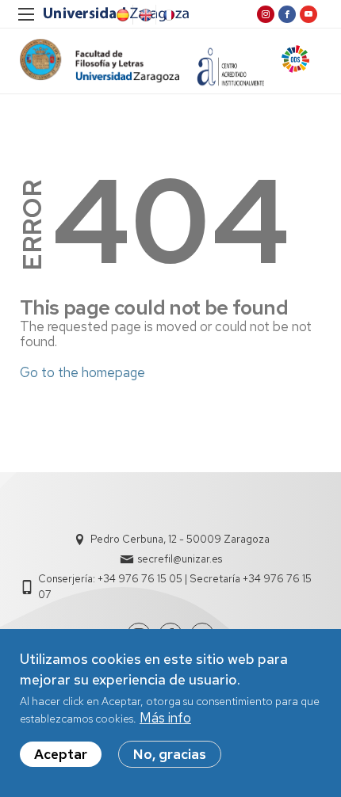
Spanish (121, 15)
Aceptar (60, 754)
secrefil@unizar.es (180, 559)
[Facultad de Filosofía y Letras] (99, 60)
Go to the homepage (82, 372)
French (167, 15)
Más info (165, 717)
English (144, 15)
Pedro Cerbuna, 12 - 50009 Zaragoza (180, 539)
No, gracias (169, 754)
